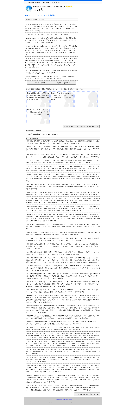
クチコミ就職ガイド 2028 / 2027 (63, 400)
